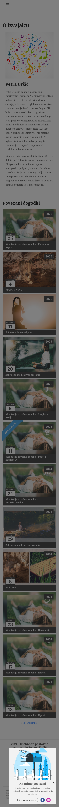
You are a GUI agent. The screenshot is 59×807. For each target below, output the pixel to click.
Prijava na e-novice (26, 800)
